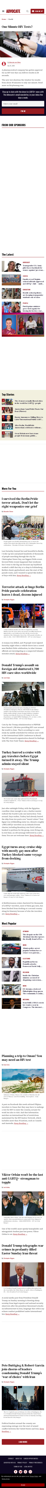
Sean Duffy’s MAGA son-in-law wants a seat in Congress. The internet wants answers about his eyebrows (33, 1007)
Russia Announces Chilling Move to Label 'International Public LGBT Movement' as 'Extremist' (29, 419)
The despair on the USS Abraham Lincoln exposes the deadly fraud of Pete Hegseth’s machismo (33, 938)
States (25, 276)
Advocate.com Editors (15, 62)
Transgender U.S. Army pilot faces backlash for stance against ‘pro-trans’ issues (33, 269)
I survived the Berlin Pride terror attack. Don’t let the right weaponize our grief (20, 503)
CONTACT (11, 1458)
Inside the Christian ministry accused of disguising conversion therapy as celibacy (32, 978)
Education (26, 290)
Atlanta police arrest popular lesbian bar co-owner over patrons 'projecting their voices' (32, 951)
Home (4, 19)
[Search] (27, 11)
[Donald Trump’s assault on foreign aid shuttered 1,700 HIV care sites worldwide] (23, 694)
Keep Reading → (24, 575)
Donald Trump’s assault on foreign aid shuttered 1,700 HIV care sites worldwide (20, 669)
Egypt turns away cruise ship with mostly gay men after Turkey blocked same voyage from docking (22, 852)
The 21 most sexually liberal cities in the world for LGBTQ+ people (29, 402)
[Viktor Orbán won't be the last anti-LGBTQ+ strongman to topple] (23, 1203)
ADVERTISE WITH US (10, 1462)
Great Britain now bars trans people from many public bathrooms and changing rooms (28, 435)
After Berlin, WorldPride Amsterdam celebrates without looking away (28, 427)
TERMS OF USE (18, 1466)
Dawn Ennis (7, 1065)
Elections (26, 959)
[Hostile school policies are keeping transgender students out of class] (11, 293)
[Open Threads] (25, 1472)
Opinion (25, 931)
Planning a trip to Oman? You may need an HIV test (22, 1058)
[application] (23, 325)
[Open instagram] (30, 1472)
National (26, 1000)
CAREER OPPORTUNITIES (31, 1458)
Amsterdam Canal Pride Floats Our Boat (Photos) (29, 410)
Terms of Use (6, 1479)
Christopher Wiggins (9, 600)
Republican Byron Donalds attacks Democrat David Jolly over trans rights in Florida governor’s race (32, 966)
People (25, 303)
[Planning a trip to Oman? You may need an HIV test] (23, 1081)
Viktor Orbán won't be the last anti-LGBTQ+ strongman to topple (22, 1178)
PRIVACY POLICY (22, 1462)
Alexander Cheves (8, 511)
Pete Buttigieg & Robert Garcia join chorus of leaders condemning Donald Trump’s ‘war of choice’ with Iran (23, 1371)
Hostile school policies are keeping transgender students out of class (33, 295)
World (10, 19)
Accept (23, 1485)
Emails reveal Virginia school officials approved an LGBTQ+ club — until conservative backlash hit (33, 282)
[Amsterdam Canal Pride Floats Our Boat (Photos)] (7, 410)
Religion (26, 972)
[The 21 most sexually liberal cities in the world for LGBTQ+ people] (7, 402)
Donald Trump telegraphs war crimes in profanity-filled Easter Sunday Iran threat (23, 1249)
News (24, 945)
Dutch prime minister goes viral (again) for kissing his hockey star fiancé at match (32, 309)
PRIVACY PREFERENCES (35, 1462)
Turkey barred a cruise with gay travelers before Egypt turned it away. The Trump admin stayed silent (21, 758)
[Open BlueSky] (20, 1472)
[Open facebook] (15, 1472)
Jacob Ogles (7, 678)
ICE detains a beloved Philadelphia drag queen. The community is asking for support (33, 992)
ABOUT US (19, 1458)
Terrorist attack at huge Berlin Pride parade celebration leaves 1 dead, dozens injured (23, 591)
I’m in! (23, 111)
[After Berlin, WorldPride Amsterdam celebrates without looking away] (7, 426)
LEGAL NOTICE (28, 1466)
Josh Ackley (7, 1187)
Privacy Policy (34, 1476)
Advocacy (26, 262)
